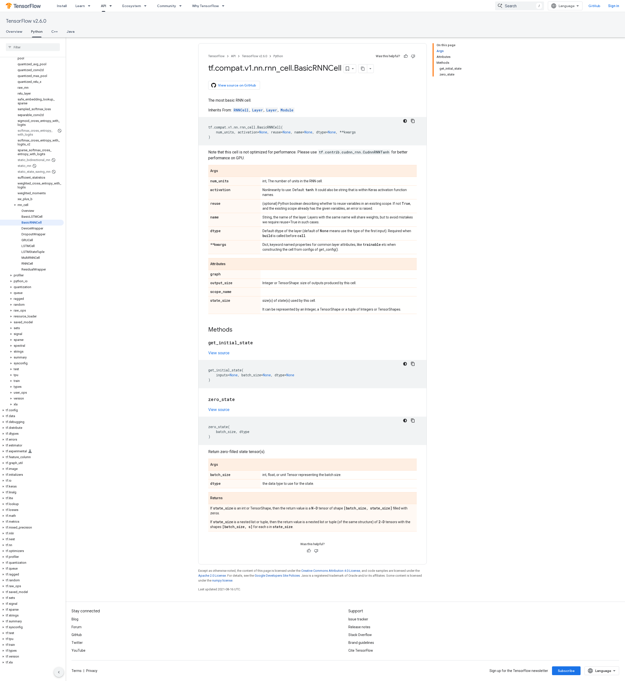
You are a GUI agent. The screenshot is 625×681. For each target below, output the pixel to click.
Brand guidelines (361, 643)
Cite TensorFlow (360, 650)
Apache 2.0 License (212, 575)
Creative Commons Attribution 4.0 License (330, 571)
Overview (14, 31)
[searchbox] (33, 47)
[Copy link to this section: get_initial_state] (258, 343)
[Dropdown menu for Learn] (90, 6)
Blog (75, 619)
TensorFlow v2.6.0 (26, 21)
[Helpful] (405, 56)
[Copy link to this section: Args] (223, 171)
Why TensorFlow (205, 6)
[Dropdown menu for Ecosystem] (147, 6)
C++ (54, 31)
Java (70, 31)
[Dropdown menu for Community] (182, 6)
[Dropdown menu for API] (112, 6)
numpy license (222, 580)
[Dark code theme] (405, 121)
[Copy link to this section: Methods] (237, 330)
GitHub (594, 6)
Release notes (359, 627)
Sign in (613, 6)
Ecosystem (131, 6)
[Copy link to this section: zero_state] (240, 400)
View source (218, 353)
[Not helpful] (413, 56)
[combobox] (519, 5)
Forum (77, 627)
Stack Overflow (360, 635)
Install (62, 6)
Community (166, 6)
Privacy (91, 671)
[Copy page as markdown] (362, 69)
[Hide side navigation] (59, 672)
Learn (80, 6)
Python (36, 31)
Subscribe (566, 671)
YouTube (78, 650)
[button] (32, 205)
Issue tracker (358, 619)
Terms (77, 671)
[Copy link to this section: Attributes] (230, 264)
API (103, 6)
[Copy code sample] (413, 121)
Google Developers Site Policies (277, 575)
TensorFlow (216, 56)
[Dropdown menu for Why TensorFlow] (224, 6)
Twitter (77, 643)
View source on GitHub (237, 85)
